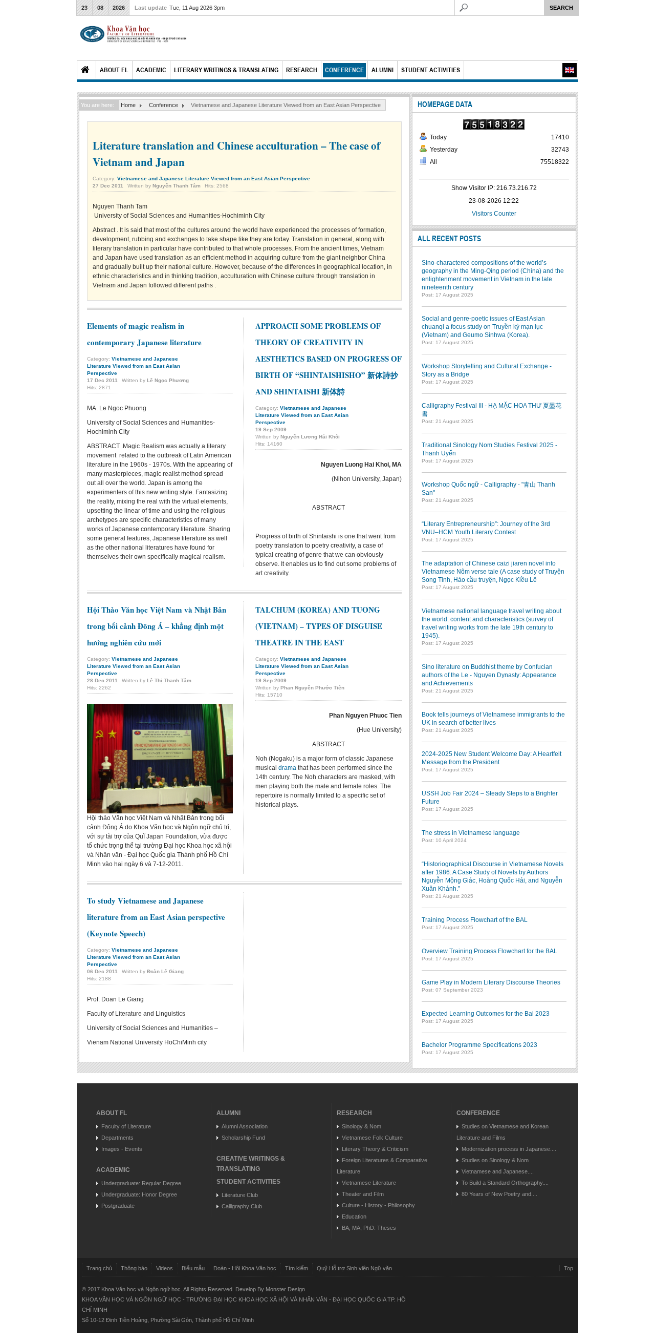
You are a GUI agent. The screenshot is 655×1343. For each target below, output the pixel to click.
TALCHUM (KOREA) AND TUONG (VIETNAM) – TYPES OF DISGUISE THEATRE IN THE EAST (318, 626)
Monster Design (285, 1289)
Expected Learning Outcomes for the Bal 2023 (486, 1013)
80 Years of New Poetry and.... (499, 1194)
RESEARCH (354, 1113)
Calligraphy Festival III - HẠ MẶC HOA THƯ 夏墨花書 (491, 409)
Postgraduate (118, 1206)
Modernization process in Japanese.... (509, 1149)
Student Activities (430, 70)
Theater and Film (363, 1194)
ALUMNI (228, 1113)
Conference (344, 70)
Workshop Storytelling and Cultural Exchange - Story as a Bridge (487, 370)
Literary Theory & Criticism (375, 1149)
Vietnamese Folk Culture (372, 1138)
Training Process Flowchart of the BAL (475, 920)
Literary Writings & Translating (226, 70)
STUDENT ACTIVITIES (248, 1181)
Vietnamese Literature (369, 1183)
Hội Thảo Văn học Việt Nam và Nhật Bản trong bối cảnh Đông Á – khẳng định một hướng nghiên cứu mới (156, 626)
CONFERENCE (478, 1113)
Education (354, 1216)
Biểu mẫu (193, 1268)
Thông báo (134, 1268)
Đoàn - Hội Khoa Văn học (244, 1268)
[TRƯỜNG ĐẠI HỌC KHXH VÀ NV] (133, 38)
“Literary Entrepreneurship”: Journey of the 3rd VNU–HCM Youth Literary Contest (486, 528)
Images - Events (121, 1149)
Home (86, 69)
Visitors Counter (494, 213)
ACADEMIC (113, 1169)
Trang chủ (99, 1268)
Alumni (383, 70)
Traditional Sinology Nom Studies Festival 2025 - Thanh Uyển (489, 449)
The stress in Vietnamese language (471, 832)
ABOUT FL (111, 1113)
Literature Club (240, 1195)
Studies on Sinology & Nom (495, 1160)
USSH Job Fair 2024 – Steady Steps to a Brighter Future (490, 797)
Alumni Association (245, 1126)
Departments (117, 1138)
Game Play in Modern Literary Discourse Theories (491, 982)
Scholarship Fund (243, 1138)
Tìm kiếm (296, 1268)
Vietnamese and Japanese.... (498, 1171)
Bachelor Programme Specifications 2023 (479, 1044)
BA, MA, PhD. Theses (369, 1228)
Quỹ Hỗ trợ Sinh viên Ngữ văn (354, 1268)
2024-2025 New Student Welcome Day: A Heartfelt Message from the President (491, 758)
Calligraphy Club (242, 1206)
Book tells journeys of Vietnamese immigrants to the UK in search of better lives (493, 718)
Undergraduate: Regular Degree (141, 1183)
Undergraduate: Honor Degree (139, 1194)
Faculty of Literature (126, 1126)
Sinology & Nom (361, 1126)
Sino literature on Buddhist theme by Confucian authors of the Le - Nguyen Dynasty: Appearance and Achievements (489, 675)
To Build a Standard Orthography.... (505, 1183)
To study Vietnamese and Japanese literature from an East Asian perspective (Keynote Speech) (156, 917)
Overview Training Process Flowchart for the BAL (489, 951)
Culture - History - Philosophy (378, 1205)
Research (301, 70)
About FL (114, 70)
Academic (151, 70)
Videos (164, 1268)
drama (287, 767)
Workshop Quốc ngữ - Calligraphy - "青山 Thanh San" (488, 488)
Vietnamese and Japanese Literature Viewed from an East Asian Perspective (213, 178)
